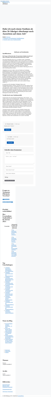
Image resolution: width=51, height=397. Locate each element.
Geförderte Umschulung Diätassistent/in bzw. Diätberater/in (9, 269)
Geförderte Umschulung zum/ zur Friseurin (9, 290)
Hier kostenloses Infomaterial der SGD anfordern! (13, 239)
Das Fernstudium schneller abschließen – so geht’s (8, 325)
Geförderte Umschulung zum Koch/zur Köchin (9, 294)
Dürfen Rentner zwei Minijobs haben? (8, 333)
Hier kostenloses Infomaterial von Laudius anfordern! (14, 254)
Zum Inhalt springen (5, 1)
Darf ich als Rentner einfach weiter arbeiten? (8, 329)
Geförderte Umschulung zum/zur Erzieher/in (9, 312)
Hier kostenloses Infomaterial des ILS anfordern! (13, 232)
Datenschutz (7, 351)
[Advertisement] (25, 14)
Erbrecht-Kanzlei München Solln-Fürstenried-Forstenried (7, 386)
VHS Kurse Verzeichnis (8, 391)
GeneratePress (21, 395)
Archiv (4, 373)
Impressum (7, 350)
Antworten (8, 129)
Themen (4, 363)
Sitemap (7, 352)
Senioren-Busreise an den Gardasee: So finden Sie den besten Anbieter (9, 341)
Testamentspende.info (7, 389)
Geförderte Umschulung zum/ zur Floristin (9, 286)
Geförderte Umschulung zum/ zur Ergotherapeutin (9, 283)
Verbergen (8, 37)
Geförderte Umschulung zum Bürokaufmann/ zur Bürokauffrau (9, 279)
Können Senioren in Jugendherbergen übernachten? (9, 337)
